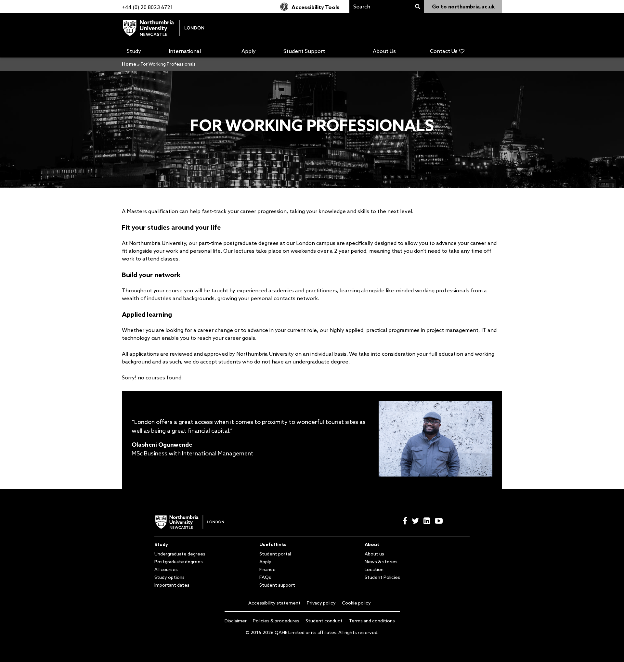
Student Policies (382, 577)
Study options (169, 577)
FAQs (265, 577)
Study (134, 51)
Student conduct (324, 621)
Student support (277, 585)
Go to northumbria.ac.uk (463, 6)
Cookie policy (356, 603)
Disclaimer (236, 621)
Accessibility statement (274, 603)
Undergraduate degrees (179, 554)
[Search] (417, 7)
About (372, 544)
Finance (267, 569)
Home (129, 64)
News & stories (381, 562)
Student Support (304, 51)
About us (374, 554)
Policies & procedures (276, 621)
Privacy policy (321, 603)
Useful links (273, 544)
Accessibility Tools (316, 7)
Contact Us (444, 51)
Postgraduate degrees (178, 562)
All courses (166, 569)
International (185, 51)
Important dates (171, 585)
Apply (248, 51)
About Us (384, 51)
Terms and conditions (372, 621)
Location (374, 569)
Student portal (275, 554)
